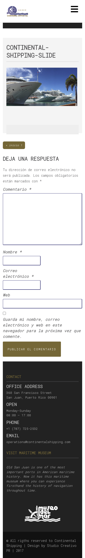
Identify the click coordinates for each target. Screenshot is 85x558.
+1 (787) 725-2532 (22, 428)
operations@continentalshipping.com (38, 442)
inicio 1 (15, 145)
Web (6, 294)
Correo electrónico (18, 273)
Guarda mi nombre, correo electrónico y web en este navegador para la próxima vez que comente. (42, 328)
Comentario (17, 189)
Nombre (12, 251)
